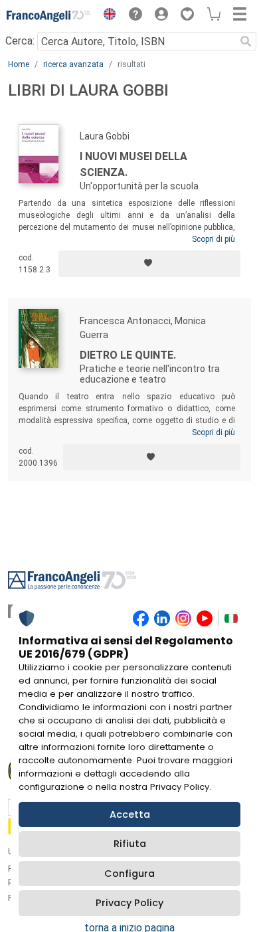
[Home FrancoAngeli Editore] (49, 16)
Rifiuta (130, 843)
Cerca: (20, 41)
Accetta (130, 814)
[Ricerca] (245, 41)
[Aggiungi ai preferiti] (149, 263)
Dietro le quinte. (128, 355)
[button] (106, 16)
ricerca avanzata (73, 64)
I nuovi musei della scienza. (133, 164)
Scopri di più (213, 239)
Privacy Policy (129, 902)
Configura (129, 873)
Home (18, 64)
